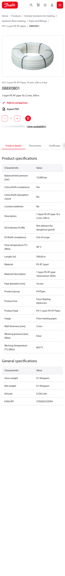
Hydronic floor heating (14, 20)
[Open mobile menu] (60, 5)
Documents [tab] (35, 145)
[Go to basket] (38, 5)
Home (5, 15)
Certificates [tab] (54, 145)
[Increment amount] (17, 118)
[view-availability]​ (36, 126)
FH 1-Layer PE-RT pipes (14, 26)
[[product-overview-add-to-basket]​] (28, 118)
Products (16, 15)
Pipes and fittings (38, 20)
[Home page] (10, 5)
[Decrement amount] (5, 118)
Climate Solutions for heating (39, 15)
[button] (45, 5)
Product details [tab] (13, 145)
